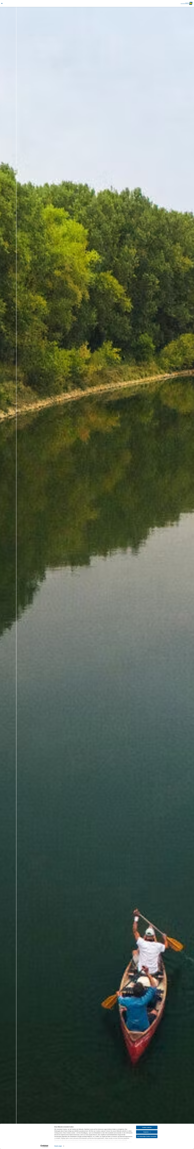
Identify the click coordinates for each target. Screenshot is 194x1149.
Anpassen (146, 1132)
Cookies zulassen (146, 1127)
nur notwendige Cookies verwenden (146, 1136)
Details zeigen (58, 1146)
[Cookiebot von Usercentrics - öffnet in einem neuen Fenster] (44, 1146)
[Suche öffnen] (10, 3)
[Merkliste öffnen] (8, 3)
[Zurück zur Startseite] (186, 3)
